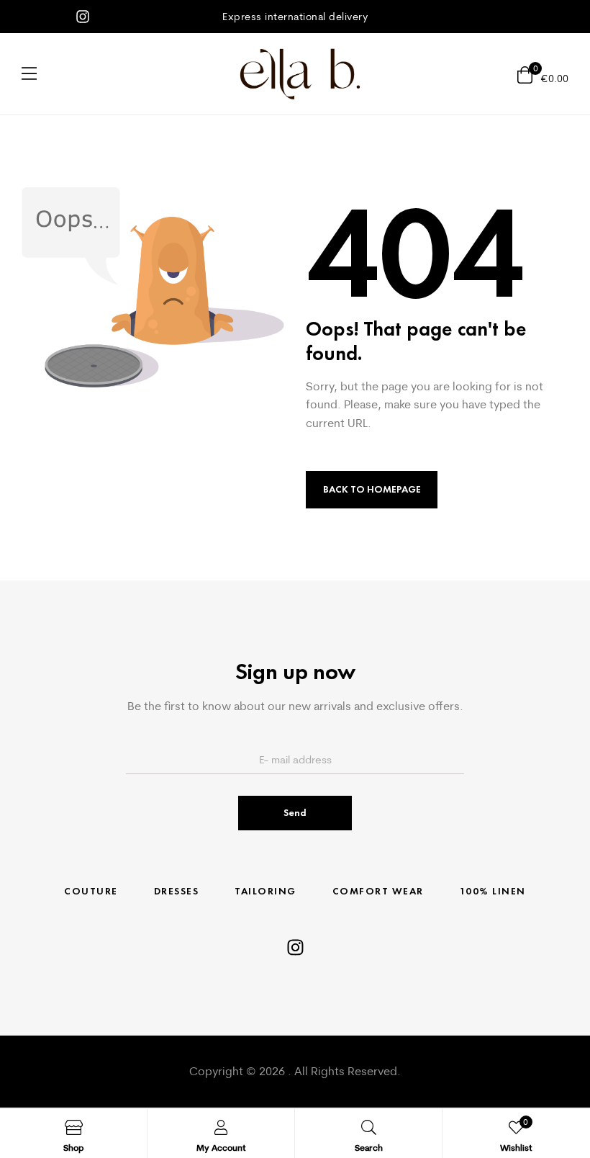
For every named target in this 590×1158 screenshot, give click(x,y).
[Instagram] (83, 16)
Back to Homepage (372, 489)
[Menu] (29, 73)
